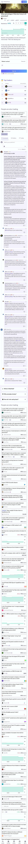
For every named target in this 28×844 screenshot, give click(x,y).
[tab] (4, 138)
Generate (23, 61)
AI (2, 65)
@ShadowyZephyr (9, 251)
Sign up (24, 1)
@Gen (6, 380)
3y (9, 151)
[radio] (16, 23)
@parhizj (7, 261)
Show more (4, 134)
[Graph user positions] (13, 23)
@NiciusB (7, 230)
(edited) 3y (20, 235)
